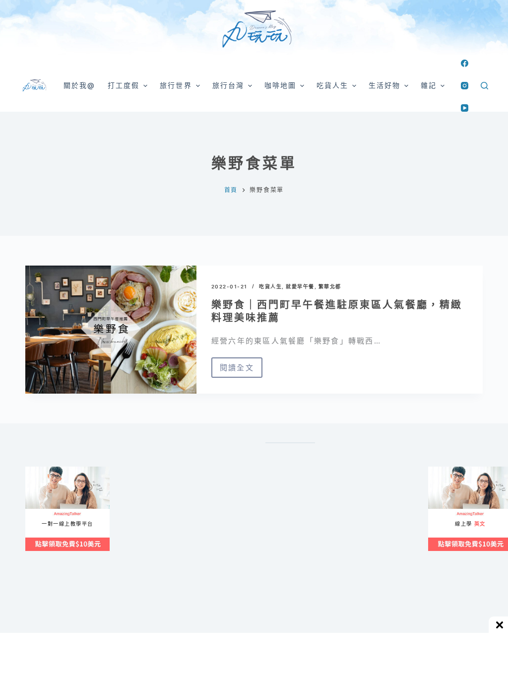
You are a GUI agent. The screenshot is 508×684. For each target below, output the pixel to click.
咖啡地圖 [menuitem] (280, 85)
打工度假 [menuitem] (123, 85)
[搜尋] (484, 85)
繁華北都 (329, 286)
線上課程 (35, 471)
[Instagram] (464, 85)
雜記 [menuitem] (429, 85)
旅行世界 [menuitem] (175, 85)
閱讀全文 (237, 370)
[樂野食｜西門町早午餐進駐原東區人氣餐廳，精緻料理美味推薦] (110, 330)
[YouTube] (464, 108)
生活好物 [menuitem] (384, 85)
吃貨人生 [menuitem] (332, 85)
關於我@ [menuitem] (79, 85)
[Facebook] (464, 63)
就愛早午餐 (300, 286)
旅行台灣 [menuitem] (228, 85)
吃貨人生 (270, 286)
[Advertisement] (332, 562)
